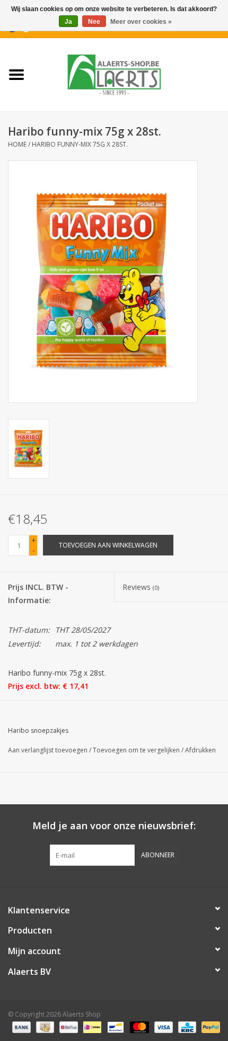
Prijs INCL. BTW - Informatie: (38, 593)
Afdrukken (200, 750)
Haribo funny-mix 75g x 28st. (80, 144)
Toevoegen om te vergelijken (137, 750)
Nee (94, 21)
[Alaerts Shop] (130, 74)
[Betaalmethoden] (20, 1026)
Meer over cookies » (141, 21)
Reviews (140, 587)
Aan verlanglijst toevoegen (47, 750)
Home (17, 144)
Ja (68, 21)
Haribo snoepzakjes (38, 730)
